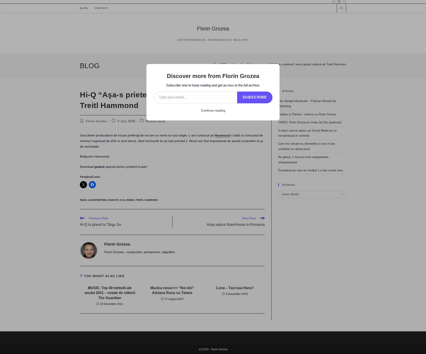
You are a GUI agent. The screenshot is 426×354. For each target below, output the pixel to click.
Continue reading (213, 110)
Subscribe (255, 97)
